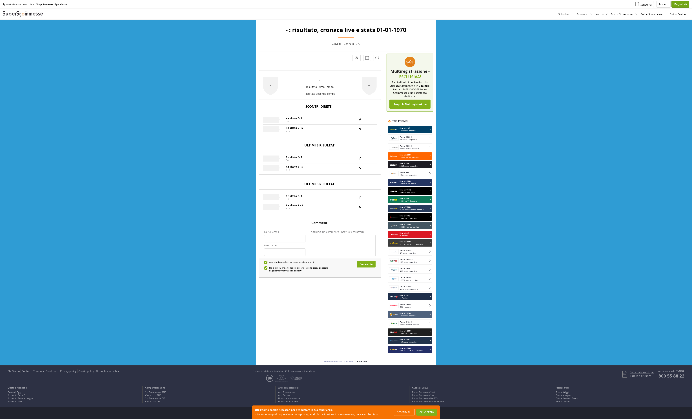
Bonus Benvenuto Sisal (423, 395)
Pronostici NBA (15, 401)
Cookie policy (86, 371)
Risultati (350, 361)
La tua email (271, 232)
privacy (297, 270)
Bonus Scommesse (622, 14)
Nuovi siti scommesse (289, 398)
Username (270, 245)
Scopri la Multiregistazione (410, 104)
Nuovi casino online (288, 401)
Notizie (599, 14)
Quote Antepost (563, 395)
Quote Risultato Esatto (567, 398)
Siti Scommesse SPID (155, 392)
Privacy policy (68, 371)
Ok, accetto (427, 412)
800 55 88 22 (671, 376)
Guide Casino (678, 14)
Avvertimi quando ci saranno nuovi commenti (291, 262)
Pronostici (582, 14)
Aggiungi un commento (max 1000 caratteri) (337, 232)
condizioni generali (317, 267)
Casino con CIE (152, 401)
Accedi (663, 4)
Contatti (26, 371)
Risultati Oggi (562, 392)
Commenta (366, 264)
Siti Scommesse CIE (155, 398)
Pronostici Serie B (16, 395)
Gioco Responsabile (108, 371)
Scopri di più (404, 412)
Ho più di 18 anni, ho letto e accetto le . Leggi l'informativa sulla (298, 269)
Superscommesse (333, 361)
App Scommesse (286, 392)
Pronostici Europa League (20, 398)
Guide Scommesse (651, 14)
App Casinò (284, 395)
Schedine (563, 14)
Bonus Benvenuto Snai (423, 392)
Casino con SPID (153, 395)
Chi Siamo (14, 371)
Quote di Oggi (14, 392)
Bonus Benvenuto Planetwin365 (428, 401)
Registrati (680, 4)
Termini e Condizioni (45, 371)
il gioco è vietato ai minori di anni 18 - (35, 4)
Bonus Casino (562, 401)
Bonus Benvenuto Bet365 (425, 398)
